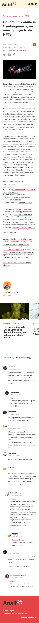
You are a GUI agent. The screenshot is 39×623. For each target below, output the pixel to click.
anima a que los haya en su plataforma (20, 252)
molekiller (13, 551)
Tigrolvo (12, 453)
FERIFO (11, 467)
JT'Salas (12, 366)
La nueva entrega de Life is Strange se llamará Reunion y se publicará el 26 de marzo (15, 332)
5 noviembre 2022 (16, 495)
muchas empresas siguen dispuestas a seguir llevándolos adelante (17, 262)
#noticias (21, 50)
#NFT (5, 192)
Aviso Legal (8, 610)
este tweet (14, 87)
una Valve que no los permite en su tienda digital (17, 248)
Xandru (11, 426)
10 (34, 44)
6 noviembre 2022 (13, 553)
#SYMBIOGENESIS (19, 189)
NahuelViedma (16, 493)
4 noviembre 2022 (14, 369)
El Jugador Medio (18, 575)
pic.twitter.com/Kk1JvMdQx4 (14, 195)
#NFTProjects (13, 192)
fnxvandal (14, 392)
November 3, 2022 (25, 202)
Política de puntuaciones (15, 613)
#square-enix (9, 50)
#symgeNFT (31, 189)
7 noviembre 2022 (16, 578)
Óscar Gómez (12, 44)
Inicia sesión (17, 359)
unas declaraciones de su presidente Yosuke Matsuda (17, 215)
